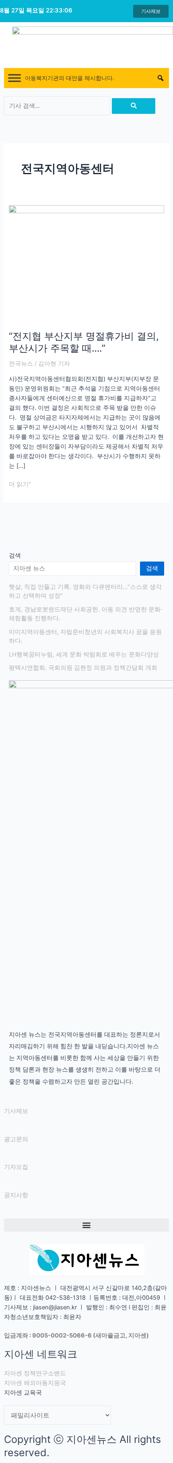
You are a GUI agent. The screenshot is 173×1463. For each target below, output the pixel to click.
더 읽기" (20, 483)
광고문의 (16, 1139)
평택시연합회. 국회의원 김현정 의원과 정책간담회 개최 (83, 667)
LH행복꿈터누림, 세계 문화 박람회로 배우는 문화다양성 (84, 654)
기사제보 (16, 1111)
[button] (86, 1225)
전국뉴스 (21, 363)
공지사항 (16, 1195)
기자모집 (16, 1167)
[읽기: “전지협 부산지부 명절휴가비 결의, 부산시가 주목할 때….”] (86, 262)
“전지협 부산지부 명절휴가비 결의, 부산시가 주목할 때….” (84, 342)
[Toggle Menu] (14, 78)
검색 (15, 555)
